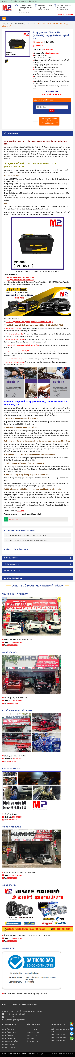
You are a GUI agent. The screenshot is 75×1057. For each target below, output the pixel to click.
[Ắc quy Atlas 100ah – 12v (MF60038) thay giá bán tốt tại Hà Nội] (6, 61)
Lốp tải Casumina (8, 1044)
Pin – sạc (20, 511)
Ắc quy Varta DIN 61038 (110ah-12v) (20, 280)
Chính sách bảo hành (58, 1038)
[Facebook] (72, 1029)
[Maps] (72, 1024)
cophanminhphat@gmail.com (15, 1020)
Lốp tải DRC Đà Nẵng (10, 1041)
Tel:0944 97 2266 (43, 10)
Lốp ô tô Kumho (7, 1035)
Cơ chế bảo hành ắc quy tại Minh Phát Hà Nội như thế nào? (28, 540)
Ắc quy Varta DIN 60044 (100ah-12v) (20, 277)
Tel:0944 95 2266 (24, 12)
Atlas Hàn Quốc (32, 1038)
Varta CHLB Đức (32, 1035)
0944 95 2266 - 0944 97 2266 (15, 1014)
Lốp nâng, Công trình (9, 1047)
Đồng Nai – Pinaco (33, 1032)
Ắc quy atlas (32, 24)
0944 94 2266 (9, 1017)
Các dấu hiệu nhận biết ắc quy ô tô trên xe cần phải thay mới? (28, 535)
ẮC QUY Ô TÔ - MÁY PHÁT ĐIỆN (14, 24)
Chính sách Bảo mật (58, 1034)
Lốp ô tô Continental (9, 1038)
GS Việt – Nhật (32, 1029)
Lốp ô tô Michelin (8, 1029)
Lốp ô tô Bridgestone (9, 1032)
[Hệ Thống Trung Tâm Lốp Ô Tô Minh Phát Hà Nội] (7, 8)
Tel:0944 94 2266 (62, 10)
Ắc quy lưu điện (32, 1041)
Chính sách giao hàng (58, 1041)
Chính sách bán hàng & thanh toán (61, 1030)
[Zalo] (72, 1034)
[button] (36, 519)
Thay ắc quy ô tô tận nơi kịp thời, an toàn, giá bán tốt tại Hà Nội (29, 322)
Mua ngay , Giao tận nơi (49, 121)
